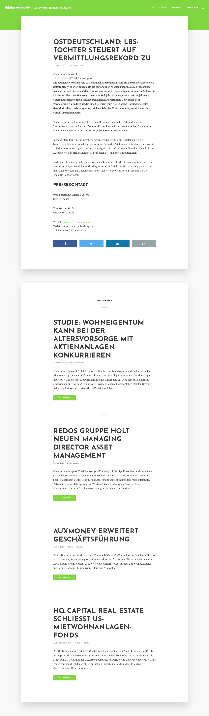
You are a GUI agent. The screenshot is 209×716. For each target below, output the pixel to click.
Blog (152, 8)
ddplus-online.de (17, 7)
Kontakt (163, 8)
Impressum (177, 8)
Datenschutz (192, 8)
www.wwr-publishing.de (77, 222)
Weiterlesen (65, 397)
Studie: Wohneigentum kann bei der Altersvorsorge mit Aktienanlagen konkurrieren (98, 339)
